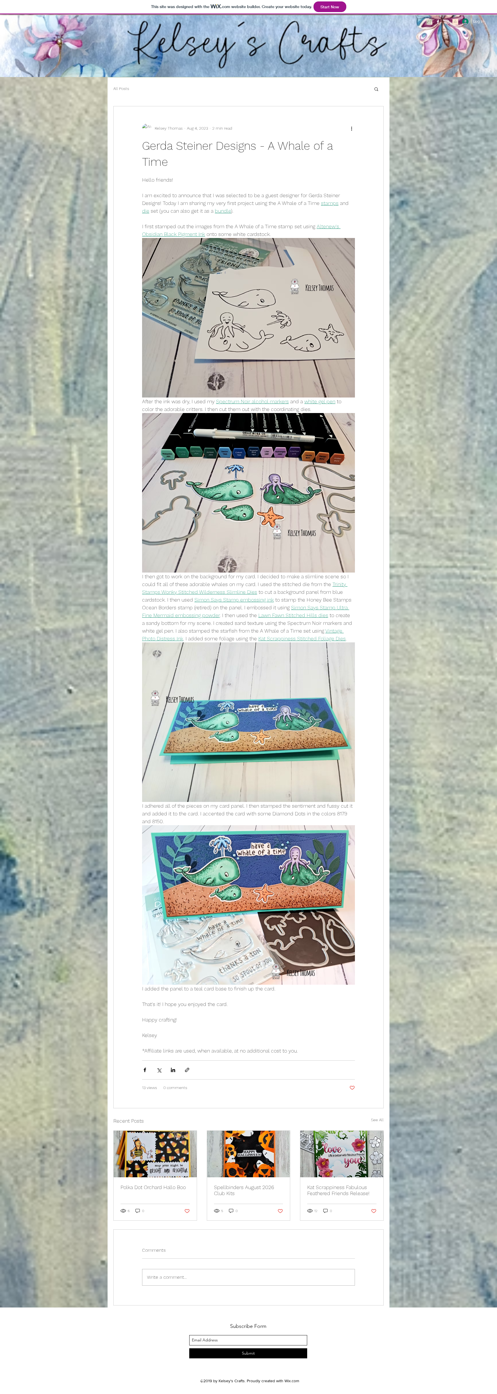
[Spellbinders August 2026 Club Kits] (248, 1154)
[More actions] (351, 128)
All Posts (121, 88)
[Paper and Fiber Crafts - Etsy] (429, 22)
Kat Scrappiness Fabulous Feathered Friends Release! (338, 1190)
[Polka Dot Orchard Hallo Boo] (155, 1154)
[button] (376, 89)
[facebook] (438, 22)
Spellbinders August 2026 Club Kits (244, 1190)
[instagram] (447, 22)
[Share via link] (187, 1070)
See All (377, 1119)
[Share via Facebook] (145, 1070)
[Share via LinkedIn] (173, 1070)
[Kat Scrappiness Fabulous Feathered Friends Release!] (341, 1154)
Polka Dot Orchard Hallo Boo (153, 1187)
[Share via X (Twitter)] (159, 1070)
